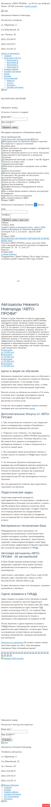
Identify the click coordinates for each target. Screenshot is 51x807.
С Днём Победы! (9, 254)
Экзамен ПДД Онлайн (13, 658)
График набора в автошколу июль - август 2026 (23, 227)
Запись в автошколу (10, 53)
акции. (32, 408)
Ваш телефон (8, 122)
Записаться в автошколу (12, 642)
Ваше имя (6, 117)
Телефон (6, 214)
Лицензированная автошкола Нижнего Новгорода (24, 94)
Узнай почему (30, 6)
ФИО (3, 209)
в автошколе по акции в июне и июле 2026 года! (23, 103)
